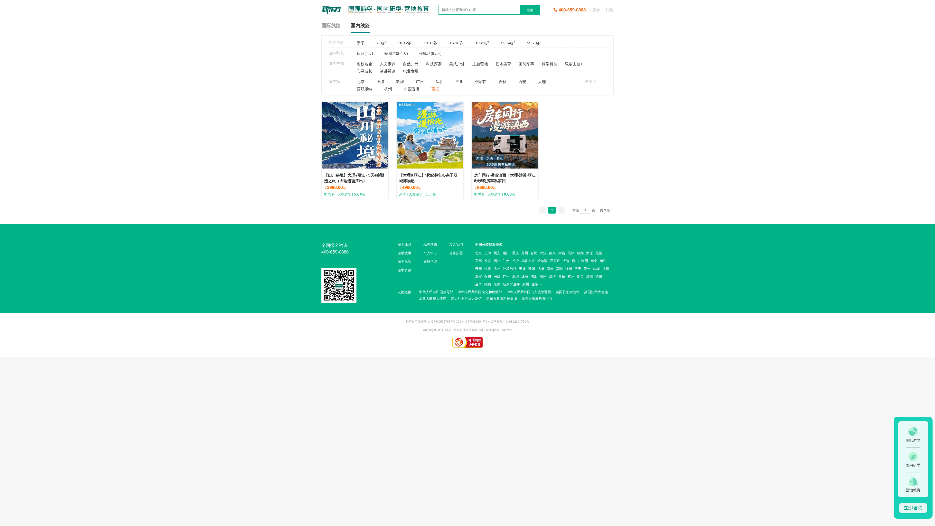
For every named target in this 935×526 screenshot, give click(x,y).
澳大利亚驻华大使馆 (466, 298)
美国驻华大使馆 (568, 291)
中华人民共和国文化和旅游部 (480, 291)
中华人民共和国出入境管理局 (529, 291)
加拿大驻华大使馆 (432, 298)
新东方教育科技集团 (501, 298)
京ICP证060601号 (474, 321)
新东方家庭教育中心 (537, 298)
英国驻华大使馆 (596, 291)
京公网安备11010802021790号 (508, 321)
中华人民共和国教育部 (436, 291)
